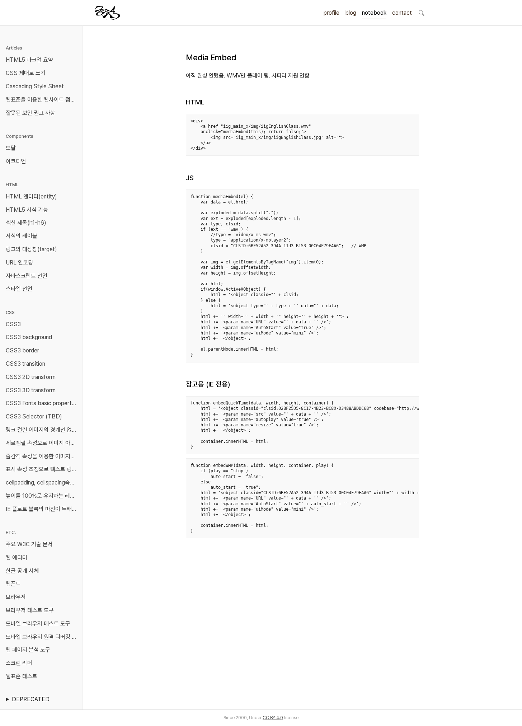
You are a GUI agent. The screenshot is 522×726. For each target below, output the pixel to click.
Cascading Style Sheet (35, 86)
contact (402, 12)
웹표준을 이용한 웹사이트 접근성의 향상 (43, 99)
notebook (374, 12)
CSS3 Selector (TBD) (34, 416)
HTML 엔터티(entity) (31, 196)
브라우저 (16, 597)
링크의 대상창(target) (31, 249)
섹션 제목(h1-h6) (26, 222)
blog (350, 12)
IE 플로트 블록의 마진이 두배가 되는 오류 (43, 509)
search (421, 12)
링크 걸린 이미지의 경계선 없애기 (43, 429)
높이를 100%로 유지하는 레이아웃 (43, 495)
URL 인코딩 (19, 262)
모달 (11, 148)
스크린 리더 (19, 663)
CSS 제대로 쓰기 (26, 73)
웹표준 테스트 (21, 676)
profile (331, 12)
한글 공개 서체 (22, 570)
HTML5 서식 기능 (27, 209)
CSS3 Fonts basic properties (42, 403)
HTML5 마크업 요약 (29, 59)
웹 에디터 (16, 557)
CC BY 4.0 (273, 717)
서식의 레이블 (21, 236)
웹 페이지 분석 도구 (28, 649)
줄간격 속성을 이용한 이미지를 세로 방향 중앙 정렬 (43, 456)
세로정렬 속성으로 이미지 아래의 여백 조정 (43, 443)
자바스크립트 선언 (26, 275)
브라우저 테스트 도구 (30, 610)
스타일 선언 (19, 288)
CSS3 (13, 324)
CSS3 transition (25, 363)
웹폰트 (13, 583)
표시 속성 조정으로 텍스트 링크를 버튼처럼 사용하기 (43, 469)
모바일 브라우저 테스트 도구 (38, 623)
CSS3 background (29, 337)
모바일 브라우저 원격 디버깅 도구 (43, 636)
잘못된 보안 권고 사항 (30, 112)
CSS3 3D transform (31, 390)
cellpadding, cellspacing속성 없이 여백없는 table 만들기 (43, 482)
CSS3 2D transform (31, 377)
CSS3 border (22, 350)
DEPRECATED (31, 699)
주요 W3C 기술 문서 (29, 544)
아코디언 (16, 161)
